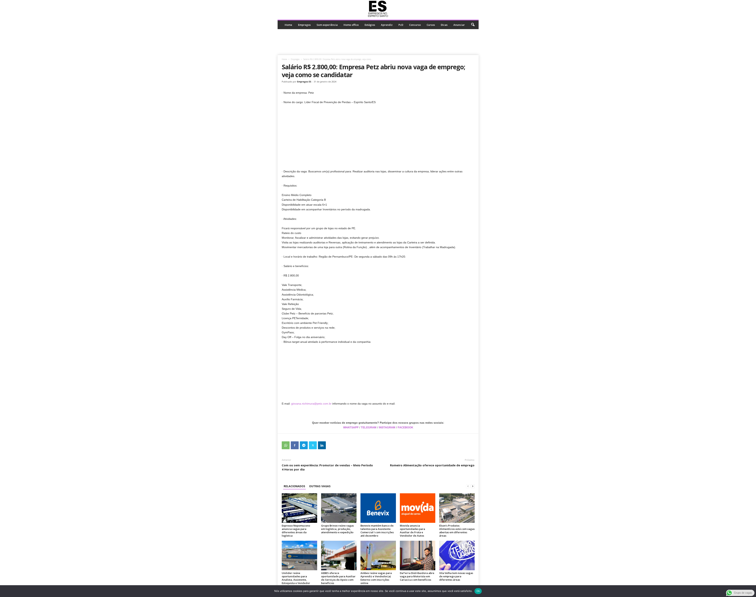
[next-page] (473, 486)
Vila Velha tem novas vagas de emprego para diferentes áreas (456, 576)
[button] (472, 24)
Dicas (444, 25)
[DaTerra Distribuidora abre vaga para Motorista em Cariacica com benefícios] (417, 555)
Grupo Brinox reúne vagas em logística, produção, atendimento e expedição (337, 529)
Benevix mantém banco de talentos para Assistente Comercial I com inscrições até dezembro (377, 530)
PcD (400, 25)
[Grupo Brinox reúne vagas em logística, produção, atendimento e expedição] (339, 508)
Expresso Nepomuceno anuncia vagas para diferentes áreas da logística (296, 530)
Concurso (415, 25)
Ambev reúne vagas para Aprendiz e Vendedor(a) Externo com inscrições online (376, 578)
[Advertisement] (378, 42)
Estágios (370, 25)
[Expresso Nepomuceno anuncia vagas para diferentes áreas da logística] (299, 508)
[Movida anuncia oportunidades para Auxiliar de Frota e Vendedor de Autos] (417, 508)
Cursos (431, 25)
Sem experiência (327, 25)
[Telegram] (304, 445)
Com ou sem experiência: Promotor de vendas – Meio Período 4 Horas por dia (327, 467)
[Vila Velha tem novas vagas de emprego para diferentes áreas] (457, 555)
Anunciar (459, 25)
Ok (478, 590)
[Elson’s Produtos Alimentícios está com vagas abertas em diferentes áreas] (457, 508)
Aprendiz (387, 25)
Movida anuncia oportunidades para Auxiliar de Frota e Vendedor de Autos (412, 530)
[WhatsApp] (286, 445)
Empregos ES (304, 81)
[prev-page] (468, 486)
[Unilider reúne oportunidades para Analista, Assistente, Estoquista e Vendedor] (299, 555)
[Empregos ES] (378, 9)
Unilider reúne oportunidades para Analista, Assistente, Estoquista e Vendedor (296, 578)
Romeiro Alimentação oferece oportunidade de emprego (432, 465)
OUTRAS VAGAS (320, 486)
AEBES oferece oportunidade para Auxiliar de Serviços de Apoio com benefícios (338, 578)
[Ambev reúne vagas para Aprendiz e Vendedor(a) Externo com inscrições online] (378, 555)
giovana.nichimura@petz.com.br (311, 403)
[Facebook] (295, 445)
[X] (313, 445)
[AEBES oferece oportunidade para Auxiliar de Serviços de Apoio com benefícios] (339, 555)
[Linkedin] (322, 445)
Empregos (304, 25)
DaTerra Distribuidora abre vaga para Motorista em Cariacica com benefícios (417, 576)
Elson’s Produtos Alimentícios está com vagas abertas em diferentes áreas (457, 530)
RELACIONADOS (294, 486)
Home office (351, 25)
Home (288, 25)
